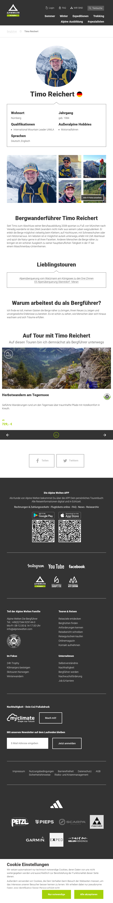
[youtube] (56, 569)
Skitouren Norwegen (18, 671)
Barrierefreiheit (66, 771)
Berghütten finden (68, 623)
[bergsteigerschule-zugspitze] (56, 586)
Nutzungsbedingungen (41, 771)
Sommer (50, 16)
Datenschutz (85, 771)
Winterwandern (15, 676)
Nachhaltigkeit (66, 667)
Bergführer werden (69, 671)
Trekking (98, 16)
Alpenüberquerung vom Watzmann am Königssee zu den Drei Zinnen (56, 278)
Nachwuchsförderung (70, 676)
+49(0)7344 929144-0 (23, 622)
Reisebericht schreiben (71, 631)
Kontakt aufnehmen (69, 645)
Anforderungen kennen (71, 627)
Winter (64, 16)
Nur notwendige (56, 894)
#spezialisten (96, 21)
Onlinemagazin (67, 640)
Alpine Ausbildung (72, 21)
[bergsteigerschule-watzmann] (73, 586)
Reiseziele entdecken (70, 618)
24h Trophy (13, 663)
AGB (98, 771)
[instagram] (36, 569)
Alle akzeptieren (88, 894)
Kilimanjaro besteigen (18, 667)
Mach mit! (50, 717)
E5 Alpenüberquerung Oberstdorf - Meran (56, 281)
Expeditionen (80, 16)
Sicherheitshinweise (39, 774)
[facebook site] (77, 568)
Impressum (19, 771)
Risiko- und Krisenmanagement (71, 774)
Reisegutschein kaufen (71, 636)
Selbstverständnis (68, 663)
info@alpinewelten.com (19, 629)
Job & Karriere (66, 680)
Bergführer (12, 31)
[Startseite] (13, 10)
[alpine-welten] (40, 586)
